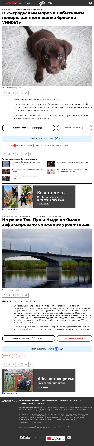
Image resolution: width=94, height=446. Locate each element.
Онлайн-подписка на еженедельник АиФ (57, 400)
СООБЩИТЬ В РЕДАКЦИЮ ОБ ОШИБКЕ (31, 403)
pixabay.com (16, 88)
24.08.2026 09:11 (7, 216)
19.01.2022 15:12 (7, 9)
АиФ (17, 290)
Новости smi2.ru (9, 209)
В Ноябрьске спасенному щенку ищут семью (73, 162)
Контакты (77, 400)
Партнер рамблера (38, 437)
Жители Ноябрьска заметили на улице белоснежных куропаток (26, 163)
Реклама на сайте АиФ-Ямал (29, 400)
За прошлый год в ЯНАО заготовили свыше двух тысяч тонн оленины (72, 170)
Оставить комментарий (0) (74, 128)
